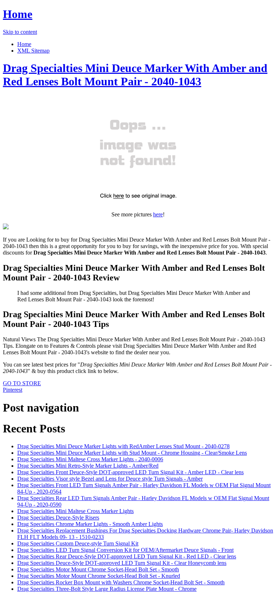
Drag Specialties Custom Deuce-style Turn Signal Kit (77, 543)
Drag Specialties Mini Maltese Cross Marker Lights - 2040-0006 (90, 459)
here (158, 214)
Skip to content (20, 32)
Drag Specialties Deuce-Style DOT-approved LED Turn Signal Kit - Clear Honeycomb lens (121, 563)
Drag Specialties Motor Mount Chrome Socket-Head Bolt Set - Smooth (98, 569)
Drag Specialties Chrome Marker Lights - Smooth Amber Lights (90, 524)
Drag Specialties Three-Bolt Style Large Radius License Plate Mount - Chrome (107, 589)
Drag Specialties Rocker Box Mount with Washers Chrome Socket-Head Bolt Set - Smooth (121, 582)
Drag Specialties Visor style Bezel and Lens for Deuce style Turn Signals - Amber (110, 479)
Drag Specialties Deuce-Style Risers (58, 517)
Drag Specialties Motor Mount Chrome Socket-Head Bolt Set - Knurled (98, 576)
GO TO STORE (22, 383)
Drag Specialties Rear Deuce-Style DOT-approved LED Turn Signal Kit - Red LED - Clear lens (126, 556)
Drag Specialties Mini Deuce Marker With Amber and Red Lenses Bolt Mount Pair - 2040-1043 (135, 75)
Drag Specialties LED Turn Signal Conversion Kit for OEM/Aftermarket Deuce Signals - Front (125, 550)
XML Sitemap (33, 51)
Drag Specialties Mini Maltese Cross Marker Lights (75, 511)
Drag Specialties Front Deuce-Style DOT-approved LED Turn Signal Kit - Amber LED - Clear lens (130, 472)
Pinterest (12, 390)
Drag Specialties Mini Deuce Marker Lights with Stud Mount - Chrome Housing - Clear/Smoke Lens (132, 453)
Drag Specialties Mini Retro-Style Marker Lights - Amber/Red (87, 466)
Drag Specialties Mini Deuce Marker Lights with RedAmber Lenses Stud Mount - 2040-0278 (123, 446)
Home (17, 14)
